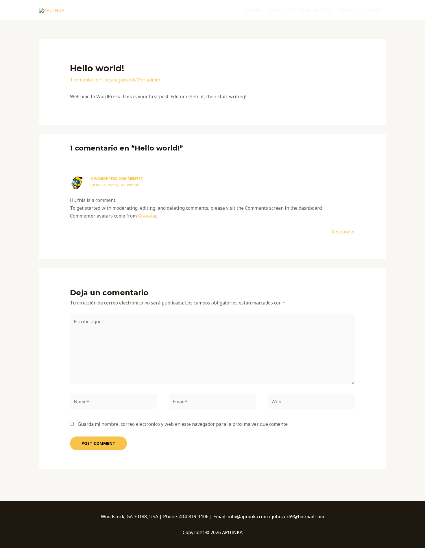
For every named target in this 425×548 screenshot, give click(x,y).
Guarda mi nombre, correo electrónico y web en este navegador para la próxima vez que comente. (183, 424)
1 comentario (84, 80)
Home (253, 10)
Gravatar (147, 216)
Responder (343, 232)
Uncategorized (118, 80)
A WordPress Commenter (116, 178)
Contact (373, 10)
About (275, 10)
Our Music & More (311, 10)
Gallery (348, 10)
